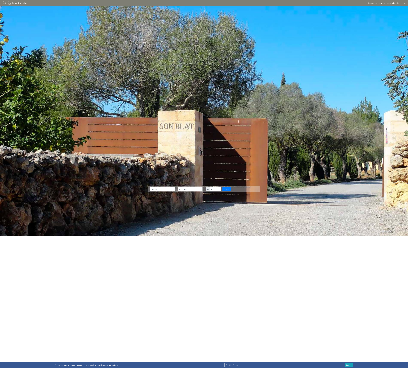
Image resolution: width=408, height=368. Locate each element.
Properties (372, 3)
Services (381, 3)
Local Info (391, 3)
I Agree (349, 365)
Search (226, 189)
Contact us (401, 3)
